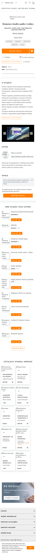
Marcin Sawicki (18, 33)
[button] (26, 57)
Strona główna (10, 3)
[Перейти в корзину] (33, 2)
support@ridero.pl (16, 540)
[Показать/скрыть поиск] (26, 3)
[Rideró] (2, 3)
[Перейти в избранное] (29, 2)
